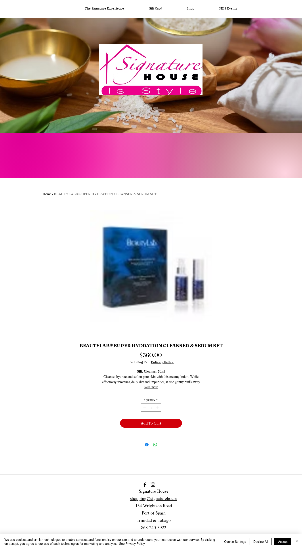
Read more (151, 387)
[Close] (296, 541)
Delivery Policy (162, 362)
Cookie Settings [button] (235, 541)
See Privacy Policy (132, 543)
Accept (283, 541)
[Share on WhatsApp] (155, 444)
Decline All (260, 541)
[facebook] (145, 485)
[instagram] (153, 485)
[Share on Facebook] (146, 444)
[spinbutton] (151, 407)
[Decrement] (144, 407)
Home (47, 193)
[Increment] (158, 407)
